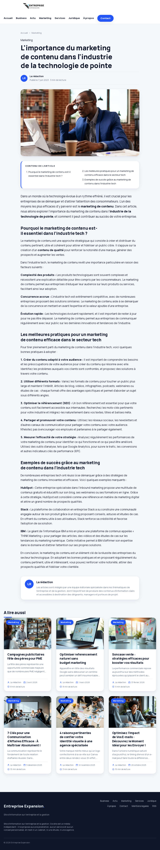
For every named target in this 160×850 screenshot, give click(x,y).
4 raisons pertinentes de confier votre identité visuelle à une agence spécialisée (76, 739)
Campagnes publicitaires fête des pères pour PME (25, 656)
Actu (33, 18)
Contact (105, 18)
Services (60, 18)
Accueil (8, 18)
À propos (88, 18)
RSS (154, 806)
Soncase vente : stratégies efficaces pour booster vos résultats (130, 658)
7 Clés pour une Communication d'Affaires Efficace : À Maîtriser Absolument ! (24, 739)
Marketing (45, 18)
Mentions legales (140, 806)
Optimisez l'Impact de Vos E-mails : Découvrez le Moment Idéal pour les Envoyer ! (129, 739)
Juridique (74, 18)
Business (21, 18)
